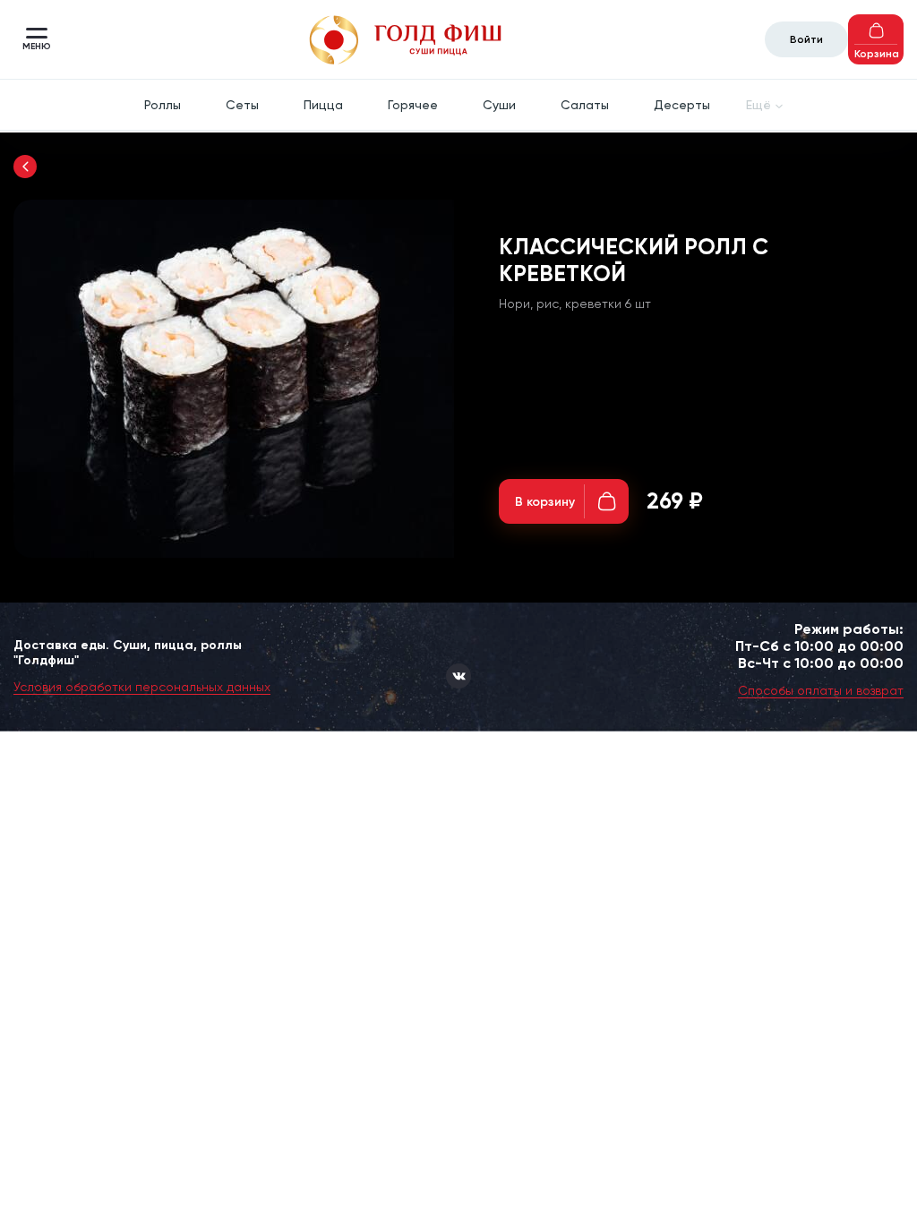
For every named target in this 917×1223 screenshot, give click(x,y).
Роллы (162, 105)
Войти (806, 39)
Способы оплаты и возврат (821, 690)
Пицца (323, 105)
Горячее (413, 105)
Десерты (682, 105)
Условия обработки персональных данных (141, 687)
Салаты (585, 105)
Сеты (242, 105)
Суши (499, 105)
